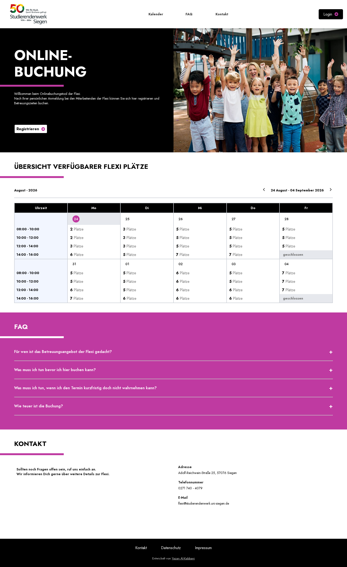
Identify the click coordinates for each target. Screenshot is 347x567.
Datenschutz (171, 548)
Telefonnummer (190, 482)
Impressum (203, 548)
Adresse (185, 467)
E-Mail (183, 497)
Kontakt (141, 548)
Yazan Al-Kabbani (183, 558)
